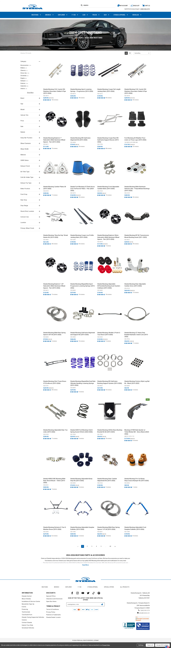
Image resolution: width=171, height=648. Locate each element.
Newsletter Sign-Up (28, 604)
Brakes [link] (23, 68)
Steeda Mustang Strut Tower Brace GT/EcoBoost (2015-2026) (54, 382)
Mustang (35, 15)
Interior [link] (23, 88)
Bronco (48, 15)
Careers (24, 620)
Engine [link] (23, 78)
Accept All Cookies (162, 645)
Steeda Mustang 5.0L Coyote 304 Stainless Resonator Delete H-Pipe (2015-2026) (54, 91)
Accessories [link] (25, 65)
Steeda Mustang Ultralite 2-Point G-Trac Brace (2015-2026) (108, 333)
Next (115, 546)
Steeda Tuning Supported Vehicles (33, 617)
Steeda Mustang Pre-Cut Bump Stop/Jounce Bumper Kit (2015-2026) (136, 479)
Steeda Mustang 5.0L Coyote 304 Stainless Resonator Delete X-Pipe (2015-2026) (135, 91)
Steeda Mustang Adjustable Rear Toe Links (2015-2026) (55, 431)
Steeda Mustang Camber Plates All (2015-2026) (54, 187)
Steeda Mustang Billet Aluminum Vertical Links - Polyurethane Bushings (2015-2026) (137, 189)
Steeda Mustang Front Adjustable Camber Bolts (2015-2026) (108, 187)
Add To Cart (55, 85)
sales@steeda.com (144, 613)
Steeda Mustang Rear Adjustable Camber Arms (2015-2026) (135, 285)
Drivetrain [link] (24, 75)
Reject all (150, 645)
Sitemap (96, 640)
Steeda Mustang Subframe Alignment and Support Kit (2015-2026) (82, 333)
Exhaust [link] (24, 81)
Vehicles (135, 15)
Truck (94, 15)
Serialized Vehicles (28, 628)
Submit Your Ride (27, 625)
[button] (126, 53)
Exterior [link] (24, 83)
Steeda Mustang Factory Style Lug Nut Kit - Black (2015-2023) (136, 382)
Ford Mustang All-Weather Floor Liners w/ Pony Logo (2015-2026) (135, 139)
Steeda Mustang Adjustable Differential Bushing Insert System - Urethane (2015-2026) (109, 286)
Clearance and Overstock (54, 598)
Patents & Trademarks (53, 614)
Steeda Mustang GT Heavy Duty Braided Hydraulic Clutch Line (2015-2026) (136, 335)
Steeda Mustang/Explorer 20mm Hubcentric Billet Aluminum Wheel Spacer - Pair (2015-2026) (108, 237)
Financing (25, 609)
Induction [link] (24, 86)
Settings (141, 645)
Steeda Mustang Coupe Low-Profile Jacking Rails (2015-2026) (82, 236)
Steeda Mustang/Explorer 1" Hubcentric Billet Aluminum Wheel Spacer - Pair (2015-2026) (54, 140)
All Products (124, 587)
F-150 (74, 15)
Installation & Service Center (31, 601)
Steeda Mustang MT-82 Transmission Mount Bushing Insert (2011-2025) (136, 236)
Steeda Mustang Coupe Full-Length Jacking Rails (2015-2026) (108, 90)
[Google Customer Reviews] (142, 618)
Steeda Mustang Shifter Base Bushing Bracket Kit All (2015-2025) (109, 431)
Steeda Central (27, 596)
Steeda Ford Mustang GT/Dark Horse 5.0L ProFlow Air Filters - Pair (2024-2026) (82, 189)
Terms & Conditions (52, 609)
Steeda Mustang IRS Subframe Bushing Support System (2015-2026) (109, 382)
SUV (105, 15)
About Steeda (26, 598)
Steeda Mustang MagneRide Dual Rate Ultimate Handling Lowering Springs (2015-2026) (82, 383)
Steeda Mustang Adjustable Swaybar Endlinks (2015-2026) (82, 528)
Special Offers (109, 587)
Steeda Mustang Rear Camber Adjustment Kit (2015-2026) (107, 479)
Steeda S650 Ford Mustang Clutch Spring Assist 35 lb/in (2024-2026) (81, 431)
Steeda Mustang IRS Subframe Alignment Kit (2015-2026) (80, 139)
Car (83, 15)
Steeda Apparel (119, 15)
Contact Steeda (27, 622)
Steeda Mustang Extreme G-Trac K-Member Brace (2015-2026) (54, 528)
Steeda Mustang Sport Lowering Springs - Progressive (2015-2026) (81, 90)
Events (24, 606)
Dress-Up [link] (24, 73)
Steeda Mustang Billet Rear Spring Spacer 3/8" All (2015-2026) (54, 333)
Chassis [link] (24, 70)
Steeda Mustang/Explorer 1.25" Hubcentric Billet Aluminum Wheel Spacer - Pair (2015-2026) (54, 286)
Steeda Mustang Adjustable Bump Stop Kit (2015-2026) (81, 479)
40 (110, 546)
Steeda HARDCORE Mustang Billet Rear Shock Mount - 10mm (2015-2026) (54, 481)
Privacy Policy (50, 612)
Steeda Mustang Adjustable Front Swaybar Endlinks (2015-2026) (135, 528)
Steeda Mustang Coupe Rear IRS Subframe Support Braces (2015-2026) (108, 140)
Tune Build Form (27, 614)
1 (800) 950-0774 (145, 9)
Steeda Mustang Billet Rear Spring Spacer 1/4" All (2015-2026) (108, 528)
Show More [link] (30, 92)
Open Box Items (51, 601)
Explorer (61, 15)
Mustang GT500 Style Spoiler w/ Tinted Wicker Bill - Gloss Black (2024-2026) (136, 432)
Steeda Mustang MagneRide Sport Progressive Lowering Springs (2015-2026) (82, 286)
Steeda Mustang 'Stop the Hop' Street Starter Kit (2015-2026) (55, 236)
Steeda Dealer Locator (53, 617)
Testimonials (26, 612)
